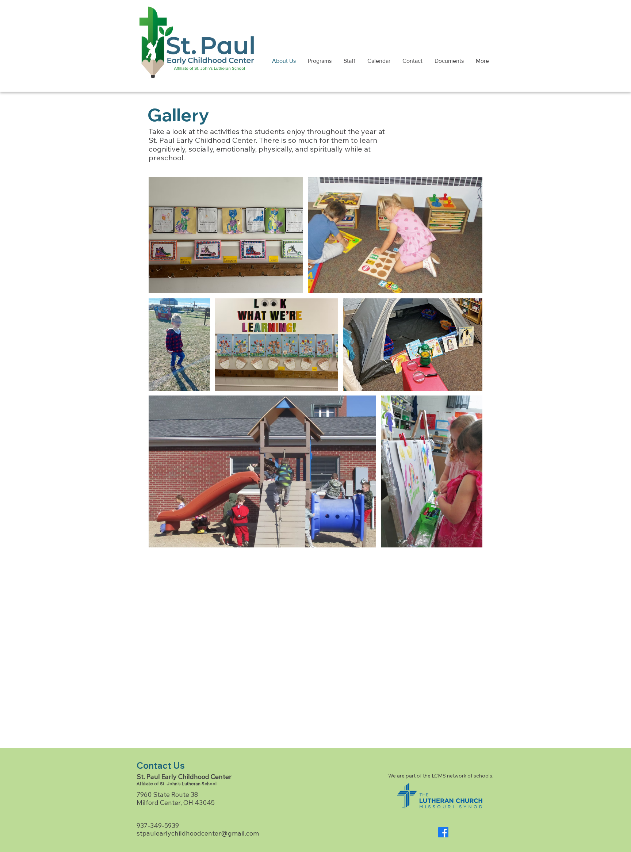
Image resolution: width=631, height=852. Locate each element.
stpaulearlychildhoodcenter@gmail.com (198, 833)
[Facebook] (443, 832)
